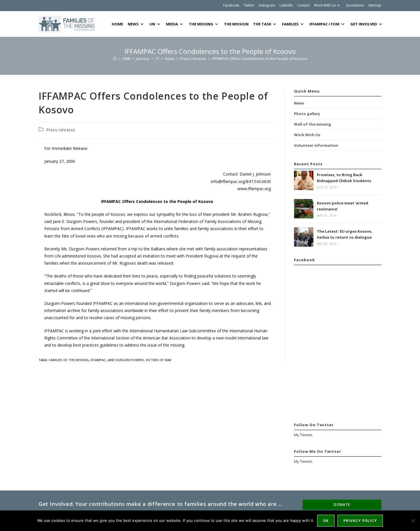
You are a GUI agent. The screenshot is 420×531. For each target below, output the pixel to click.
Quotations (355, 5)
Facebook (231, 5)
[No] (413, 521)
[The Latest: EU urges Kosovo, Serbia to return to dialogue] (303, 237)
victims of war (158, 360)
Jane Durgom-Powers (125, 360)
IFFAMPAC (98, 360)
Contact (303, 5)
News (299, 103)
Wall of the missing (312, 124)
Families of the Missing (69, 360)
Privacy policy (360, 520)
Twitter (249, 5)
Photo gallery (307, 113)
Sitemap (374, 5)
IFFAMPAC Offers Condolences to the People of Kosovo (259, 58)
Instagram (267, 5)
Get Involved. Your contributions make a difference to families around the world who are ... (160, 503)
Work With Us (325, 5)
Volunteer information (316, 145)
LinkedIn (286, 5)
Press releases (60, 129)
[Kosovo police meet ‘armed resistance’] (303, 208)
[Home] (115, 58)
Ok (326, 520)
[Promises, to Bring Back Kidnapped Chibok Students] (303, 180)
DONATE (342, 504)
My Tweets (303, 434)
